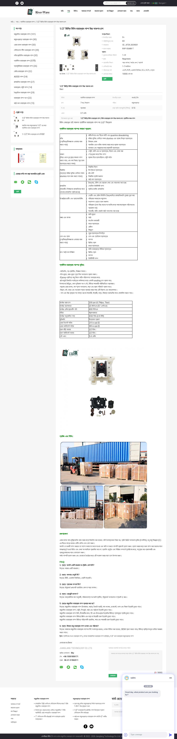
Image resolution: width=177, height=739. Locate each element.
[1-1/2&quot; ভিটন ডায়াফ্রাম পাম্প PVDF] (16, 134)
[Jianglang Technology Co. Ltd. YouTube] (22, 3)
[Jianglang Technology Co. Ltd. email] (17, 182)
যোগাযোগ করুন (121, 11)
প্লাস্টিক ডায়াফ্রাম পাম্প (27, 22)
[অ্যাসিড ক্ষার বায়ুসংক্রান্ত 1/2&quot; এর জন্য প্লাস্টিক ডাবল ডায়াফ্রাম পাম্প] (16, 127)
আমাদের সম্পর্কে (86, 11)
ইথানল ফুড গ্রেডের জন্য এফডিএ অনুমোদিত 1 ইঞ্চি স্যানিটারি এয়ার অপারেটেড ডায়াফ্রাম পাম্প (50, 711)
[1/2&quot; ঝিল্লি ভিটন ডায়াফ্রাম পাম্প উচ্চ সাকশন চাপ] (16, 119)
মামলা (138, 11)
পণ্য (68, 11)
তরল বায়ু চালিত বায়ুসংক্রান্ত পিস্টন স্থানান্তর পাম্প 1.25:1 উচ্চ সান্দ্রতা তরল (89, 704)
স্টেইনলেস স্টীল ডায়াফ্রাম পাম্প (24, 50)
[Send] (170, 735)
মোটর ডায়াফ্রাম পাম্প (21, 71)
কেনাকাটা (146, 11)
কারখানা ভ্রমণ (99, 11)
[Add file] (126, 735)
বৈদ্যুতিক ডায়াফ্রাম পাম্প (22, 92)
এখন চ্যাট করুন (145, 3)
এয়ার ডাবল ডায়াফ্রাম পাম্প (22, 45)
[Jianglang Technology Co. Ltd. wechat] (31, 182)
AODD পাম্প (18, 76)
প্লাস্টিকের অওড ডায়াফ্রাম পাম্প (72, 636)
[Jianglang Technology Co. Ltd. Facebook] (17, 3)
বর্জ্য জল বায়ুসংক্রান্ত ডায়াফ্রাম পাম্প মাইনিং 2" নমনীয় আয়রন (90, 717)
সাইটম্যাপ (14, 722)
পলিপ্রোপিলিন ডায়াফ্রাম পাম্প (23, 55)
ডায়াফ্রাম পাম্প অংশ (20, 98)
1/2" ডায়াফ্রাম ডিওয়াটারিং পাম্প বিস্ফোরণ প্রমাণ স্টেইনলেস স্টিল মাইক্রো (89, 711)
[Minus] (170, 677)
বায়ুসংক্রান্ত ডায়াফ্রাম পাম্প (23, 39)
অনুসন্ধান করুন (131, 3)
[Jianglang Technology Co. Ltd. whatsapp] (24, 182)
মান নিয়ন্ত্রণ (110, 11)
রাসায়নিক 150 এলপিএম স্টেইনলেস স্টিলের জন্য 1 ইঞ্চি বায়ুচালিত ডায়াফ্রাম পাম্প (51, 704)
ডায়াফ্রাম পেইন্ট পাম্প (21, 87)
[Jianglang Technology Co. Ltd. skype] (38, 182)
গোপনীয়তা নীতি (45, 736)
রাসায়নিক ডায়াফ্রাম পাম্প (22, 82)
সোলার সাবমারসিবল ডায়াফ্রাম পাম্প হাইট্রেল (96, 636)
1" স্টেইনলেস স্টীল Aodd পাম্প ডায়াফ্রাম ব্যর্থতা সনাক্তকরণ (50, 717)
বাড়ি (62, 11)
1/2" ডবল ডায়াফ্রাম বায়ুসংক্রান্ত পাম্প (122, 636)
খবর (131, 11)
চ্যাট (105, 79)
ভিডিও (76, 11)
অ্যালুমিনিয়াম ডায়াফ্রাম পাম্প (23, 66)
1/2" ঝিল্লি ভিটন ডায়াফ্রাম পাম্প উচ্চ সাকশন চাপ (81, 74)
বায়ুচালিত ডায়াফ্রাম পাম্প (22, 34)
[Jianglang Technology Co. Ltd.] (38, 11)
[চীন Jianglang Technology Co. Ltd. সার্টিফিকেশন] (21, 158)
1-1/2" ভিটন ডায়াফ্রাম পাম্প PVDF (33, 134)
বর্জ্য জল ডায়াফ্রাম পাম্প (22, 103)
